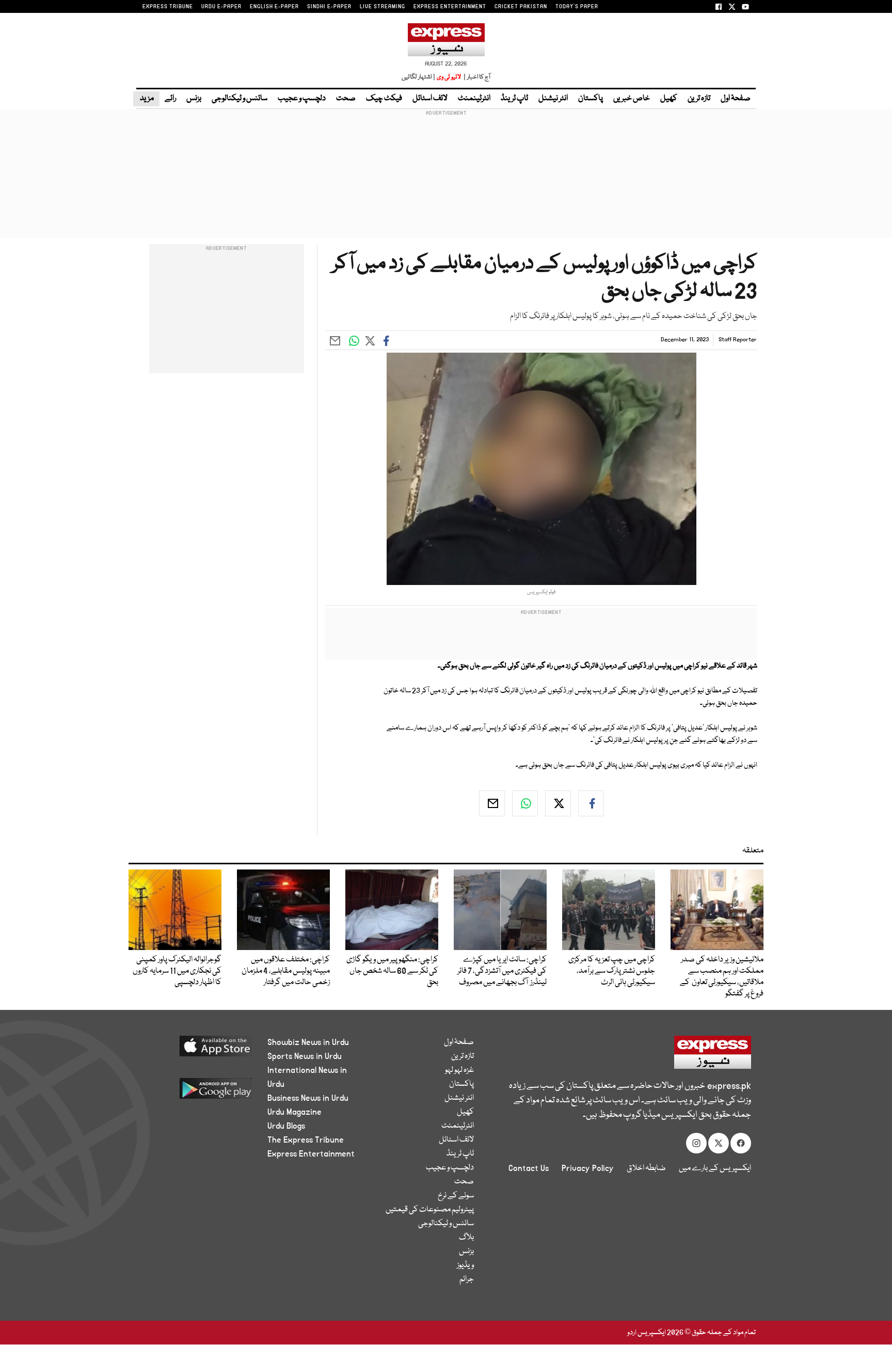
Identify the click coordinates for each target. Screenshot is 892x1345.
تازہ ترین (699, 98)
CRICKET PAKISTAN (521, 7)
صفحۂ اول (736, 98)
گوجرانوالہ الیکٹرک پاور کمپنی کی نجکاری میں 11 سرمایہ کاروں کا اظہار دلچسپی (177, 971)
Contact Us (528, 1168)
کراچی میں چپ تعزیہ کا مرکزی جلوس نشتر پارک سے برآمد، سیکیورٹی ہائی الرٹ (611, 971)
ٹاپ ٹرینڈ (514, 98)
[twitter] (558, 803)
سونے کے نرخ (456, 1196)
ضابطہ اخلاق (646, 1168)
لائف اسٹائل (430, 98)
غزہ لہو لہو (459, 1070)
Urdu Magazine (294, 1112)
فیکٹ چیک (384, 98)
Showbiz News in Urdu (308, 1042)
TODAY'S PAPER (576, 7)
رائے (170, 98)
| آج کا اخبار (476, 77)
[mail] (492, 803)
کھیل (668, 98)
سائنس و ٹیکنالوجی (239, 98)
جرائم (466, 1279)
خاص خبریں (631, 98)
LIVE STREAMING (382, 7)
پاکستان (590, 98)
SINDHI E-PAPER (329, 7)
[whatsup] (525, 803)
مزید (146, 98)
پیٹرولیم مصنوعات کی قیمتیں (430, 1210)
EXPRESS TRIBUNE (167, 7)
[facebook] (591, 803)
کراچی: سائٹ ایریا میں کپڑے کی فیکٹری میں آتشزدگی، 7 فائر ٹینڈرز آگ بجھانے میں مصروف (502, 971)
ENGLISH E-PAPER (274, 7)
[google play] (196, 1092)
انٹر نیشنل (553, 98)
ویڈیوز (465, 1265)
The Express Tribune (305, 1140)
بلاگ (466, 1237)
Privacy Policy (588, 1168)
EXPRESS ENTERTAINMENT (449, 7)
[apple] (196, 1050)
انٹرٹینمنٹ (474, 98)
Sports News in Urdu (304, 1056)
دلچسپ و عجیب (302, 98)
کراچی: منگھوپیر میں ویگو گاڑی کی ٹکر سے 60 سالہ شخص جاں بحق (392, 971)
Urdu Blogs (286, 1126)
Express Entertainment (311, 1154)
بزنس (193, 98)
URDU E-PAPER (221, 7)
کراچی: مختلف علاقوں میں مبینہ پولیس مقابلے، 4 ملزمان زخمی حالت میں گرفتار (285, 971)
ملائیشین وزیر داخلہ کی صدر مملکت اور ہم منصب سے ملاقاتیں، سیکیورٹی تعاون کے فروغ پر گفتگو (721, 977)
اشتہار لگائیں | (419, 77)
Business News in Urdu (307, 1098)
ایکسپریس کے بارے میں (715, 1168)
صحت (346, 98)
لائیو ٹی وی (449, 77)
